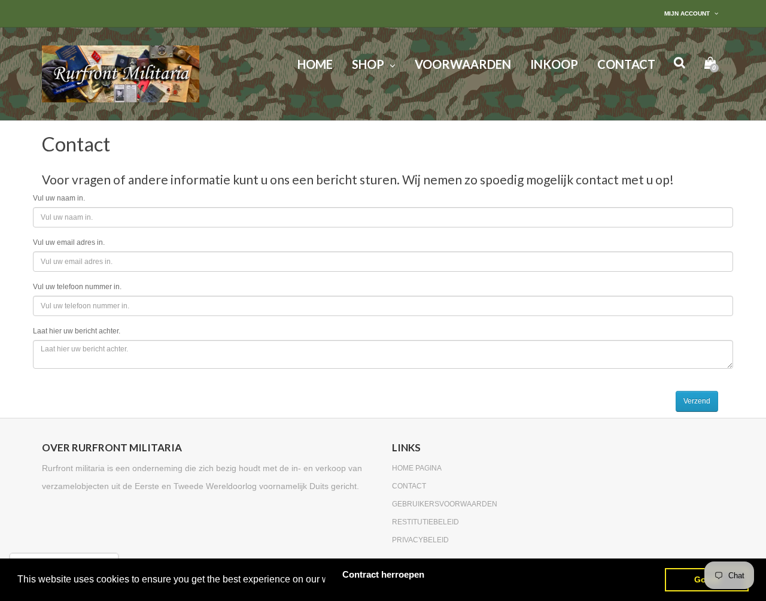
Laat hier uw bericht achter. (76, 331)
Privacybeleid (420, 540)
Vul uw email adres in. (69, 242)
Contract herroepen (383, 574)
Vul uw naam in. (59, 198)
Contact (409, 486)
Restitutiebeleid (425, 522)
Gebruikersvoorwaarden (444, 504)
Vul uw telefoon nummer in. (77, 287)
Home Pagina (417, 468)
